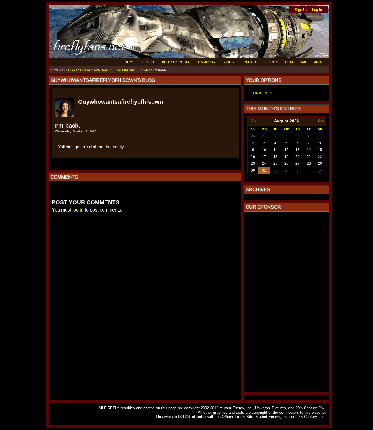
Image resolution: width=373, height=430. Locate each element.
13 (297, 150)
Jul (253, 121)
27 (264, 136)
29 (286, 136)
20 (297, 157)
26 (253, 136)
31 (309, 136)
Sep (321, 121)
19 (286, 157)
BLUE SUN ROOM (175, 62)
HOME (129, 62)
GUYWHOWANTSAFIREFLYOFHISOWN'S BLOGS (114, 69)
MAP (303, 62)
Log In (317, 10)
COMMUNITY (206, 62)
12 (286, 150)
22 (320, 157)
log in (78, 209)
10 (264, 150)
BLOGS (228, 62)
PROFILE (148, 62)
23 (253, 163)
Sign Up (301, 10)
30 (297, 136)
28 (275, 136)
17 (264, 157)
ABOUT (319, 62)
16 (253, 157)
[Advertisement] (286, 301)
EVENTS (271, 62)
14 (309, 150)
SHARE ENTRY (262, 93)
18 (275, 157)
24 (264, 163)
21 (309, 157)
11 (275, 150)
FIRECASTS (249, 62)
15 (320, 150)
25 (275, 163)
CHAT (289, 62)
